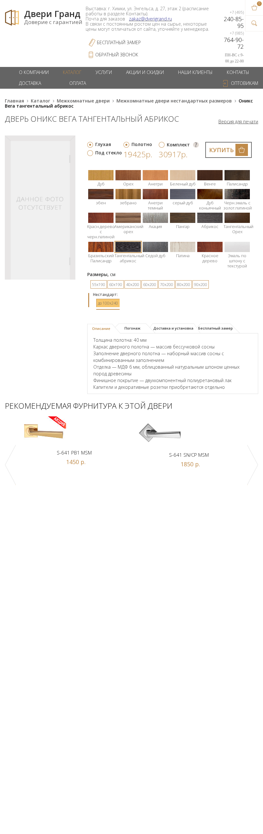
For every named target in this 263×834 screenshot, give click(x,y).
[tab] (103, 328)
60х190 (115, 284)
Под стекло (108, 153)
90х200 (200, 284)
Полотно (142, 144)
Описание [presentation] (101, 328)
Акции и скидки (145, 72)
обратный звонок (116, 55)
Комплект (178, 145)
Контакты (238, 72)
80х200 (183, 284)
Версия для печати (238, 121)
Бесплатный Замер (119, 42)
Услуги (104, 72)
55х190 (98, 284)
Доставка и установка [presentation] (173, 328)
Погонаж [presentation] (132, 328)
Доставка (30, 83)
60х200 (149, 284)
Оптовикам (244, 83)
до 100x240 (108, 303)
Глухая (103, 144)
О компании (34, 72)
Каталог (72, 72)
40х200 (132, 284)
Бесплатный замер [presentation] (215, 328)
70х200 (166, 284)
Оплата (77, 83)
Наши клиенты (195, 72)
